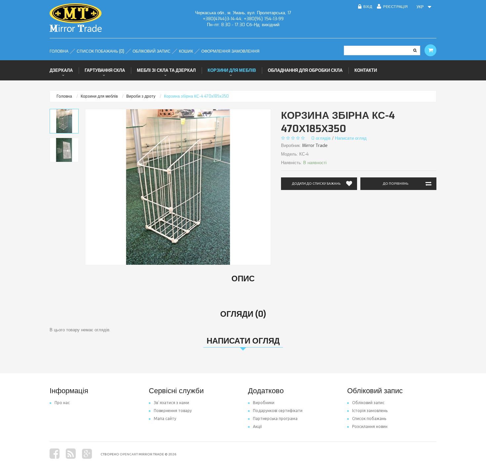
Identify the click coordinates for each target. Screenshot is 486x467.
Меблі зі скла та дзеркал (166, 70)
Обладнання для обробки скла (305, 70)
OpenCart (129, 454)
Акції (257, 426)
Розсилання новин (369, 426)
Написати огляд (351, 138)
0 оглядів (321, 138)
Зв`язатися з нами (171, 402)
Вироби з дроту (140, 96)
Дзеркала (61, 70)
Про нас (62, 402)
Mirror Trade (315, 145)
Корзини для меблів (232, 70)
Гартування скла (105, 70)
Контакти (365, 70)
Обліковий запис (368, 402)
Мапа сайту (165, 418)
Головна (64, 96)
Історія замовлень (369, 410)
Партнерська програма (275, 418)
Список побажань (369, 418)
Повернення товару (173, 410)
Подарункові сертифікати (278, 410)
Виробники (263, 402)
